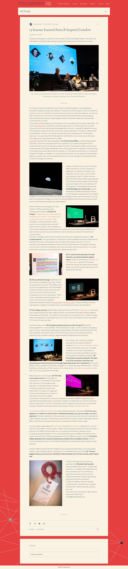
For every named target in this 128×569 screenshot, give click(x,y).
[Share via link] (44, 523)
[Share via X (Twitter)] (35, 523)
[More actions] (97, 24)
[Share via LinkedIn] (39, 523)
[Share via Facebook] (30, 523)
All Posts (25, 11)
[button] (106, 11)
